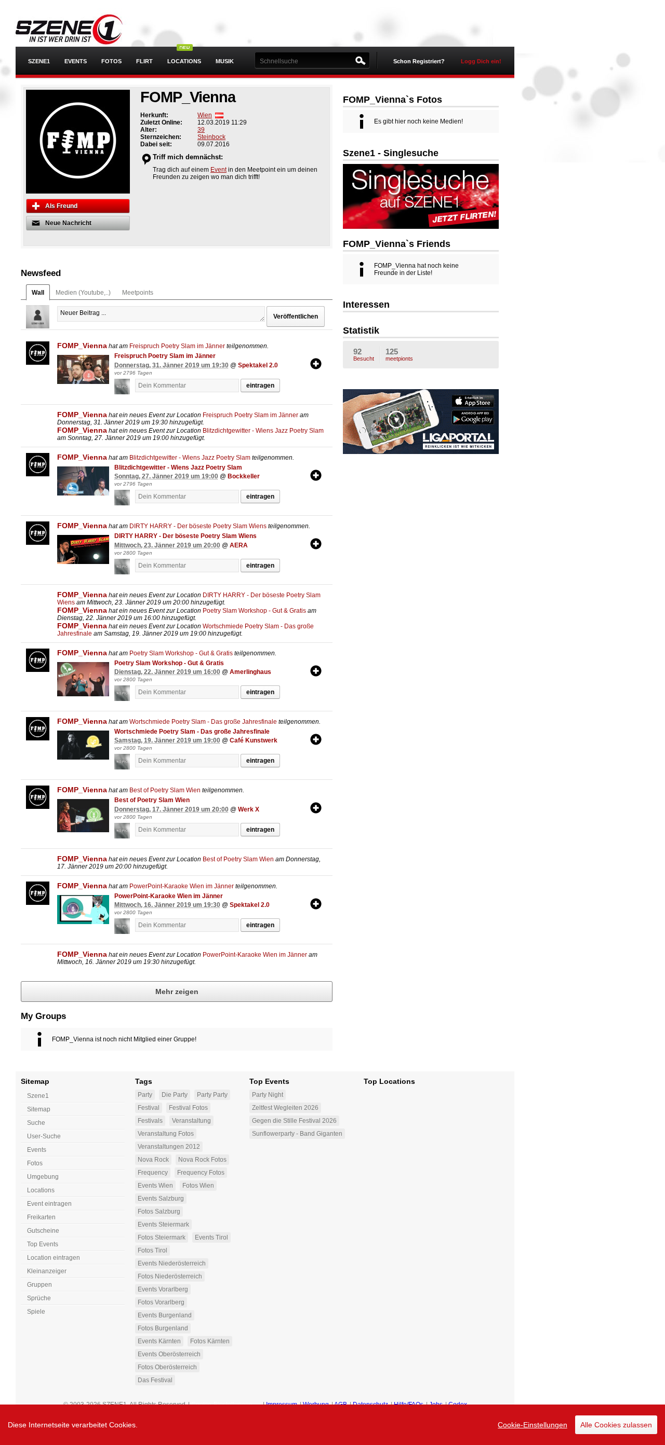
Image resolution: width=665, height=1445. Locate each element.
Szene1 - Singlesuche (390, 153)
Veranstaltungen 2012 (169, 1146)
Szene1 (38, 1095)
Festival (148, 1107)
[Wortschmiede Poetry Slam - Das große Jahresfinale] (83, 745)
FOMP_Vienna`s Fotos (392, 99)
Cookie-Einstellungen (532, 1425)
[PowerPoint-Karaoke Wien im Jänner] (83, 909)
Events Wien (155, 1185)
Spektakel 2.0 (258, 365)
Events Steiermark (163, 1224)
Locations (184, 61)
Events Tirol (211, 1237)
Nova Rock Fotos (202, 1159)
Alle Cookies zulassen (616, 1425)
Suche (36, 1122)
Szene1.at (76, 28)
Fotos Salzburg (159, 1211)
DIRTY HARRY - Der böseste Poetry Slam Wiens (198, 526)
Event (218, 169)
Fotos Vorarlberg (161, 1302)
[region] (332, 1425)
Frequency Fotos (200, 1172)
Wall (38, 292)
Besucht (363, 354)
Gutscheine (43, 1230)
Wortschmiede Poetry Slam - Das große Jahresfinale (203, 721)
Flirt (144, 61)
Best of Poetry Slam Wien (165, 790)
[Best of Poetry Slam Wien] (83, 815)
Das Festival (155, 1380)
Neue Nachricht (68, 223)
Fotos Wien (198, 1185)
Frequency (153, 1172)
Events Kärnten (159, 1341)
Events (75, 61)
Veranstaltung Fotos (166, 1133)
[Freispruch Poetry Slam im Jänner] (83, 369)
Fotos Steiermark (161, 1237)
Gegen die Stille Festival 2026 (294, 1120)
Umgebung (43, 1176)
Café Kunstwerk (253, 740)
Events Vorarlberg (163, 1289)
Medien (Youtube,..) (83, 292)
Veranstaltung (191, 1120)
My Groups (43, 1016)
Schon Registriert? (419, 61)
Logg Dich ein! (481, 61)
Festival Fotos (188, 1107)
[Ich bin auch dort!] (316, 363)
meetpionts (399, 354)
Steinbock (211, 137)
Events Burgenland (165, 1315)
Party (145, 1094)
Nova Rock (153, 1159)
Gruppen (39, 1284)
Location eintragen (53, 1257)
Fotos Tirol (152, 1250)
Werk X (248, 809)
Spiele (36, 1311)
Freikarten (41, 1217)
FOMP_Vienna (82, 345)
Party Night (267, 1094)
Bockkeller (244, 476)
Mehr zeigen (176, 991)
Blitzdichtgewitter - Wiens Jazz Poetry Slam (263, 430)
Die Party (175, 1094)
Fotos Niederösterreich (170, 1276)
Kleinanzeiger (46, 1271)
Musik (225, 61)
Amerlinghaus (250, 672)
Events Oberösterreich (169, 1354)
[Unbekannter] (124, 386)
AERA (239, 545)
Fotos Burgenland (163, 1328)
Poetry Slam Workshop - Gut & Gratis (254, 610)
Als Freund (61, 206)
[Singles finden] (421, 195)
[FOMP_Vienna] (37, 353)
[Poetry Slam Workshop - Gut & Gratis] (83, 679)
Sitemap (38, 1109)
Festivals (150, 1120)
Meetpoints (137, 292)
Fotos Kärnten (210, 1341)
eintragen (260, 385)
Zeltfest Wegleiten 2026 (285, 1107)
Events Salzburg (161, 1198)
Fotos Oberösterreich (167, 1367)
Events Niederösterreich (172, 1263)
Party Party (212, 1094)
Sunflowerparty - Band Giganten (297, 1133)
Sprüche (39, 1298)
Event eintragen (49, 1203)
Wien (204, 115)
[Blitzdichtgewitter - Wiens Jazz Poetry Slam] (83, 481)
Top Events (42, 1244)
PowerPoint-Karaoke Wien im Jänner (181, 886)
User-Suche (44, 1136)
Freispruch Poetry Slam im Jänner (177, 346)
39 (201, 129)
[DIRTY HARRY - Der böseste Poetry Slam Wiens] (83, 549)
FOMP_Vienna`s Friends (396, 244)
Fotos (111, 61)
